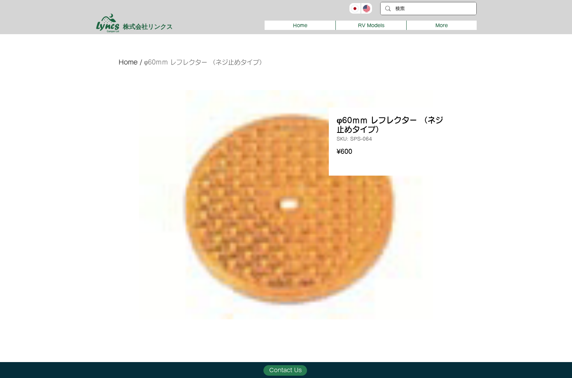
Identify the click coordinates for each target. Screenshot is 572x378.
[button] (370, 25)
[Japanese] (355, 8)
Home (128, 62)
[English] (366, 8)
